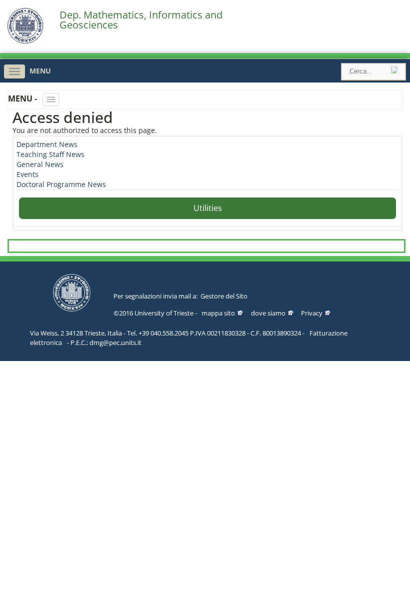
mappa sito (218, 313)
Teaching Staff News (50, 154)
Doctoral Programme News (61, 184)
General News (40, 164)
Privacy (311, 313)
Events (27, 174)
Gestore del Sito (224, 296)
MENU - (23, 98)
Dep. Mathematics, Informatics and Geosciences (141, 20)
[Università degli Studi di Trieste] (25, 41)
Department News (47, 144)
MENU (40, 71)
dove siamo (268, 313)
